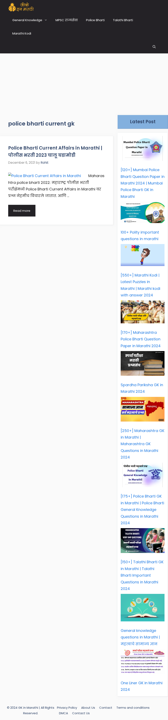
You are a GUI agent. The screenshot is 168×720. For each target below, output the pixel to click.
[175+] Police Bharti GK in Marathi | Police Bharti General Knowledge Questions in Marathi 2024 (142, 509)
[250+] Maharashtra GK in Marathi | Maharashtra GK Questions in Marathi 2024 (142, 444)
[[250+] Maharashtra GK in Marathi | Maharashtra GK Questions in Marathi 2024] (143, 410)
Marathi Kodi (21, 33)
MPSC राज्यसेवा (67, 20)
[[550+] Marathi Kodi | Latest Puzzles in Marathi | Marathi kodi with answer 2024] (143, 256)
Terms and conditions (133, 707)
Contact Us (81, 713)
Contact (105, 707)
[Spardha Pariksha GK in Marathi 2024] (143, 364)
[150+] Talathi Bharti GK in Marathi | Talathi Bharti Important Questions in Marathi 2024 (142, 575)
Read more (21, 211)
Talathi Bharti (123, 20)
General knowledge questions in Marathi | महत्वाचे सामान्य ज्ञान (140, 637)
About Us (88, 707)
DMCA (63, 713)
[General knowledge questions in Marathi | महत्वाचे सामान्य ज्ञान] (143, 608)
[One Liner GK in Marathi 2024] (143, 662)
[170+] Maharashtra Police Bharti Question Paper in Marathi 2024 (141, 339)
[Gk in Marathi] (23, 6)
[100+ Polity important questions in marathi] (143, 213)
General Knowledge (27, 20)
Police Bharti (95, 20)
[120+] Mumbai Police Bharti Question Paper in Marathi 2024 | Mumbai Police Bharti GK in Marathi (143, 183)
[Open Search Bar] (154, 46)
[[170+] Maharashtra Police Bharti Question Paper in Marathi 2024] (143, 312)
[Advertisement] (84, 82)
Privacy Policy (67, 707)
